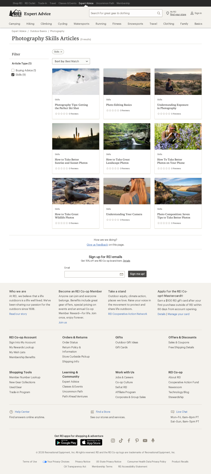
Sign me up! (137, 273)
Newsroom (175, 387)
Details (126, 260)
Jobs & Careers (124, 377)
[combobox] (125, 13)
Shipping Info (70, 361)
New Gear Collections (22, 382)
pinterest (137, 440)
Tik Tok (121, 440)
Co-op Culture (124, 382)
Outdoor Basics (38, 31)
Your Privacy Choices (58, 461)
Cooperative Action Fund (183, 382)
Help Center (22, 411)
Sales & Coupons (178, 342)
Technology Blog (178, 392)
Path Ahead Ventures (75, 396)
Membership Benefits (22, 357)
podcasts (153, 440)
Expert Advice (37, 13)
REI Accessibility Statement (132, 466)
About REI (174, 377)
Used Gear (15, 387)
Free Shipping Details (181, 347)
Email (67, 267)
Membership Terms (102, 466)
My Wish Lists (17, 352)
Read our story (18, 313)
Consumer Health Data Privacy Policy (146, 461)
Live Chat (181, 411)
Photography (57, 31)
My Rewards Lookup (21, 347)
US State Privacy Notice (108, 461)
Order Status (70, 342)
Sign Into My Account (22, 342)
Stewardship (176, 397)
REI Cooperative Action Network (127, 313)
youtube (145, 440)
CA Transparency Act (75, 466)
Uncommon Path (72, 391)
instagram (113, 440)
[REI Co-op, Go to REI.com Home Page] (15, 13)
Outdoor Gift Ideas (126, 342)
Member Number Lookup (24, 377)
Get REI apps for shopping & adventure (78, 435)
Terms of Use (30, 461)
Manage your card (178, 314)
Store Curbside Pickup (76, 356)
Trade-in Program (19, 392)
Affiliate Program (125, 392)
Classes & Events (72, 386)
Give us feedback (97, 244)
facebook (129, 440)
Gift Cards (121, 347)
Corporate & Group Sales (130, 397)
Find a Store (103, 411)
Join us (63, 322)
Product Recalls (180, 461)
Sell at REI (121, 387)
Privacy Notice (82, 461)
